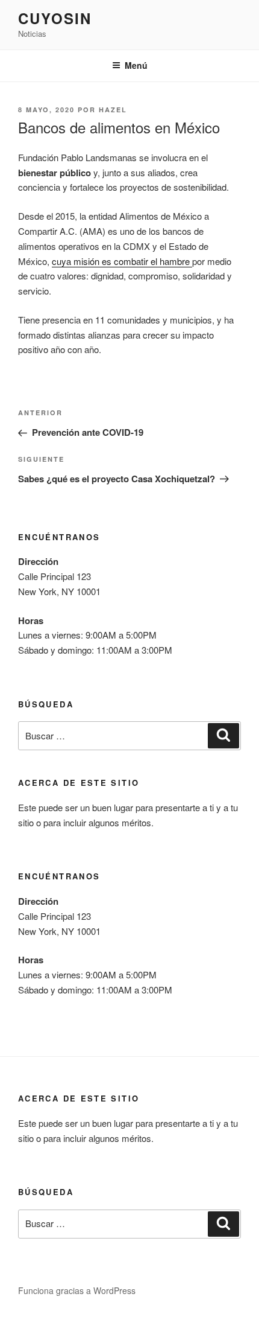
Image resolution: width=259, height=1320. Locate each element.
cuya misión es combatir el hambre (122, 261)
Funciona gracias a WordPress (77, 1290)
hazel (113, 109)
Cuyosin (54, 18)
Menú (136, 65)
